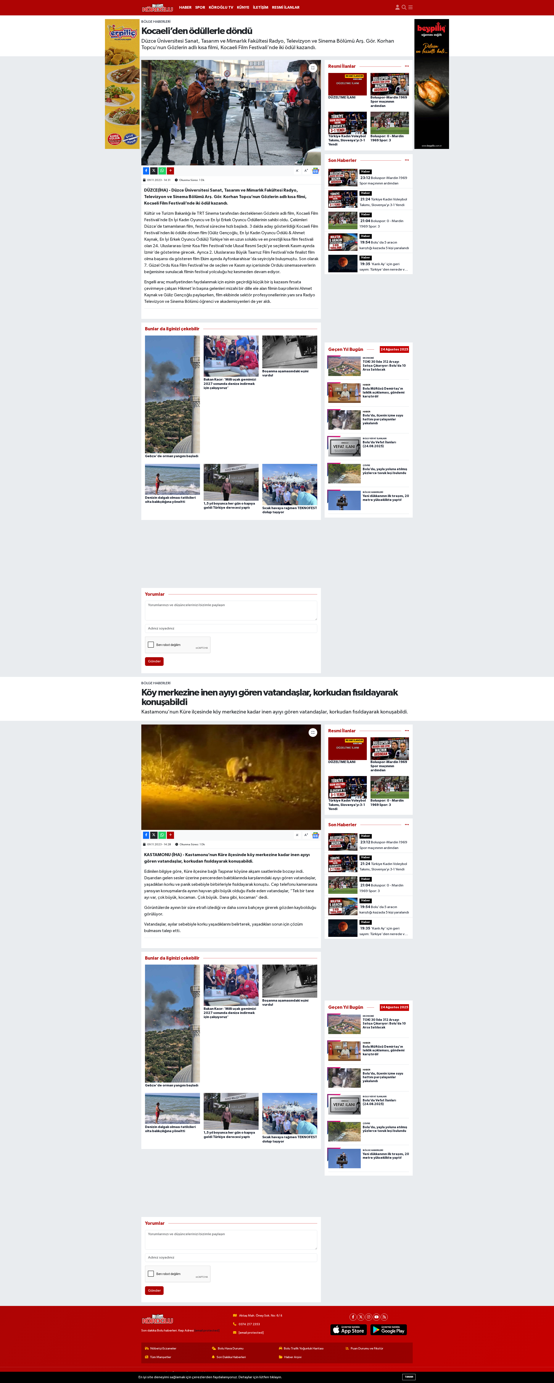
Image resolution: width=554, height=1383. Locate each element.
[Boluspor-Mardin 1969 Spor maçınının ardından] (389, 84)
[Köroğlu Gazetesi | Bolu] (157, 8)
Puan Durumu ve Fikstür (367, 1348)
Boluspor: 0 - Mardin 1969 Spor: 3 (381, 224)
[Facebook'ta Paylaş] (146, 170)
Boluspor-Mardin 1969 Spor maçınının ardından (388, 101)
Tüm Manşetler (160, 1357)
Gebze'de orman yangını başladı (171, 456)
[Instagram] (368, 1317)
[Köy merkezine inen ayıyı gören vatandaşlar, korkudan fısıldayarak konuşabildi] (231, 777)
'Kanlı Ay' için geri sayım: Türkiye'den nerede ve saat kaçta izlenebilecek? (383, 267)
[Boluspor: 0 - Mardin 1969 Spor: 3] (389, 123)
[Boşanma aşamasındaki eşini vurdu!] (289, 352)
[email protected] (207, 1330)
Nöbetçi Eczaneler (163, 1348)
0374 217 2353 (249, 1324)
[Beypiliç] (431, 84)
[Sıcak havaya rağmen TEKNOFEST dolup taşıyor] (289, 484)
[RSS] (384, 1317)
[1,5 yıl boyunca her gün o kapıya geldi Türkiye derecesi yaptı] (231, 482)
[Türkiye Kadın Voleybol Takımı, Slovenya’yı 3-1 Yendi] (347, 123)
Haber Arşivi (292, 1357)
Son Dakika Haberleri (231, 1357)
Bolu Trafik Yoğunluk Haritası (304, 1348)
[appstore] (349, 1329)
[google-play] (389, 1329)
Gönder (154, 661)
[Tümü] (407, 66)
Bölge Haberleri (156, 22)
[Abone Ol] (315, 171)
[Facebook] (353, 1317)
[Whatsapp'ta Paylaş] (162, 170)
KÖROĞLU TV (221, 8)
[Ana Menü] (410, 8)
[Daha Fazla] (170, 170)
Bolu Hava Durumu (230, 1348)
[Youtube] (376, 1317)
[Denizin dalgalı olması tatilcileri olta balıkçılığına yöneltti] (172, 479)
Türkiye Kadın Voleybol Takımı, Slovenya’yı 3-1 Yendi (347, 140)
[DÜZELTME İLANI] (347, 84)
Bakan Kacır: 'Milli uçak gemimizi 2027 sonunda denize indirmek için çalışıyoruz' (230, 383)
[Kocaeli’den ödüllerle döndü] (231, 112)
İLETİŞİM (260, 8)
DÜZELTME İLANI (342, 97)
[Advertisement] (231, 554)
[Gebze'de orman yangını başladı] (172, 394)
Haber (365, 171)
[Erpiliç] (122, 84)
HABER (185, 8)
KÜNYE (243, 8)
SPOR (200, 8)
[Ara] (404, 8)
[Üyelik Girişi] (397, 8)
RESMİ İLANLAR (286, 8)
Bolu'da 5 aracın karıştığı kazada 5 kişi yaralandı (384, 245)
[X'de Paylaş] (154, 170)
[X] (360, 1317)
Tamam (409, 1377)
